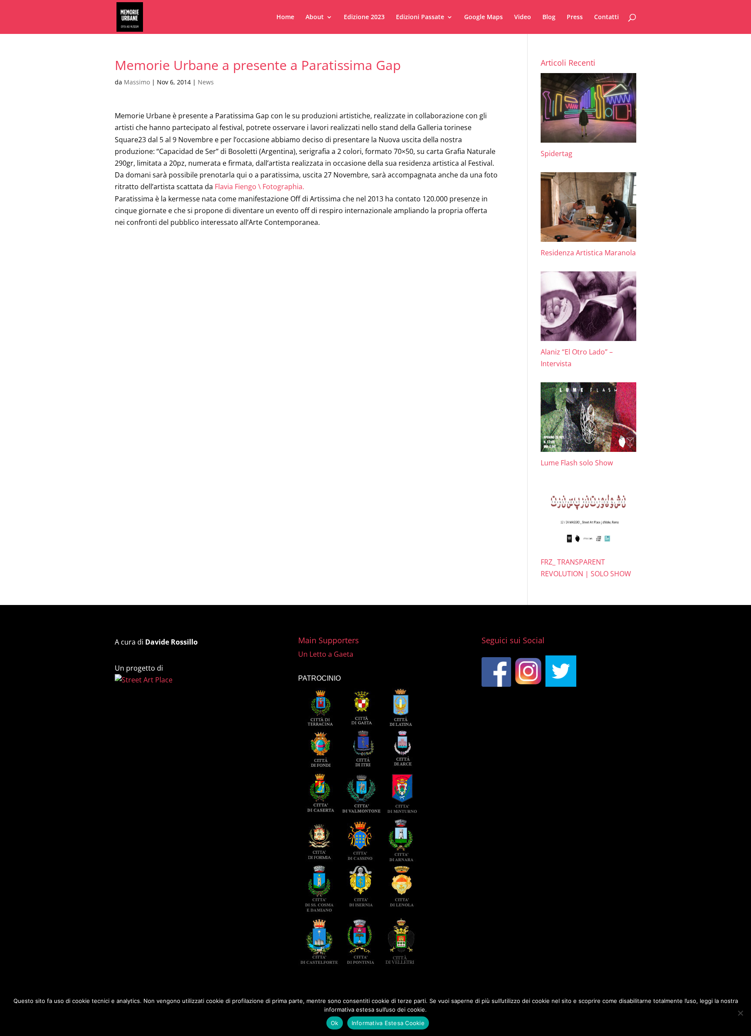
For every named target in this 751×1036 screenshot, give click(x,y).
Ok (335, 1022)
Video (522, 17)
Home (285, 17)
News (206, 82)
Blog (548, 17)
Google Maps (483, 17)
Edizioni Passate (420, 17)
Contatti (606, 17)
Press (575, 17)
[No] (740, 1013)
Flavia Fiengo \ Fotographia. (259, 186)
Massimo (137, 82)
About (315, 17)
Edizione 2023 (364, 17)
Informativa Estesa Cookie (388, 1022)
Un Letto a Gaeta (325, 654)
